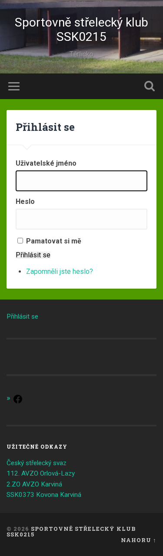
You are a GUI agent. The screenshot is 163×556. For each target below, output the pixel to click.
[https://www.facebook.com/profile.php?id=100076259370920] (18, 402)
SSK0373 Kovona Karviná (44, 495)
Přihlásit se (33, 255)
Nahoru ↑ (138, 539)
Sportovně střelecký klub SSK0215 (81, 29)
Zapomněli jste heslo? (59, 271)
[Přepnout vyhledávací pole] (149, 86)
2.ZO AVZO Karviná (34, 484)
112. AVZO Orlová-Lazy (41, 473)
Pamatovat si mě (53, 241)
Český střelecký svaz (37, 463)
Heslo (25, 201)
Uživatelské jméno (46, 163)
